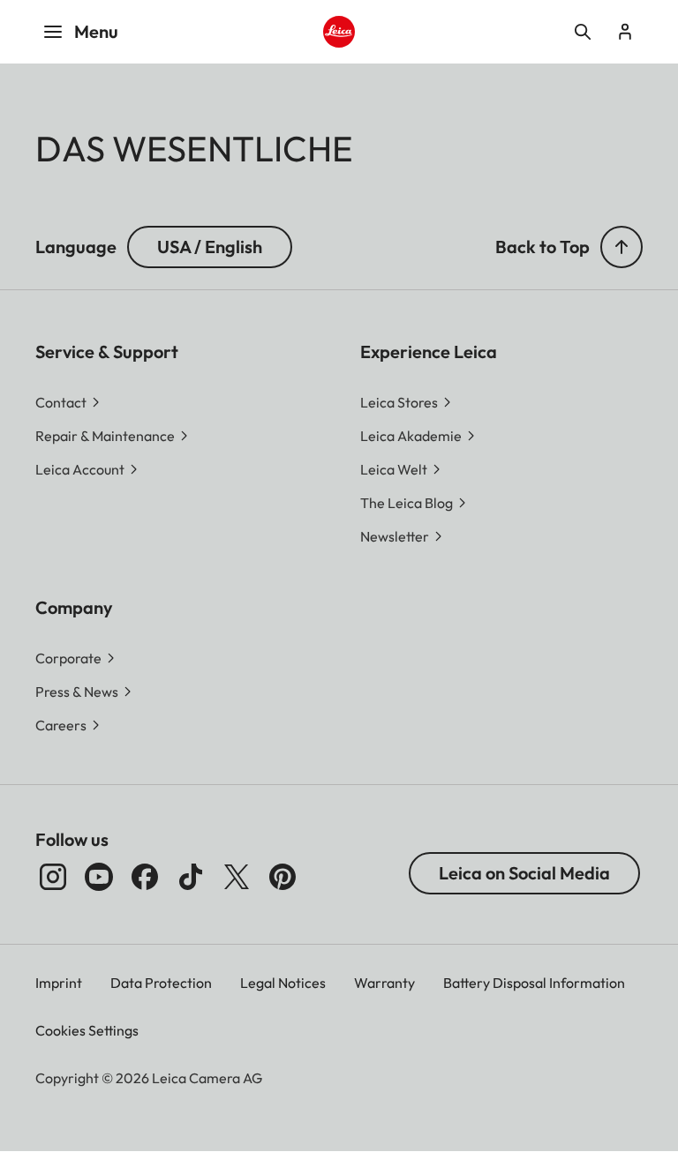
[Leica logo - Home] (339, 32)
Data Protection (161, 982)
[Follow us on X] (236, 876)
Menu (96, 31)
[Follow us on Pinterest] (282, 876)
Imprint (58, 982)
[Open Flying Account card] (625, 32)
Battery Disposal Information (534, 982)
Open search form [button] (582, 32)
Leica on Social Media (524, 873)
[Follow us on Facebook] (144, 876)
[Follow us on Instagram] (53, 876)
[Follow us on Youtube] (99, 876)
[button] (621, 247)
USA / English (209, 247)
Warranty (384, 982)
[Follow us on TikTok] (190, 876)
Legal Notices (283, 982)
